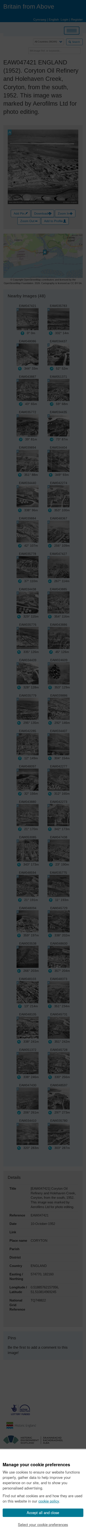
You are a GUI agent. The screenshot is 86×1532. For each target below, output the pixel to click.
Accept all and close (43, 1512)
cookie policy (48, 1501)
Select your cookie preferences (43, 1524)
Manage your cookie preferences (36, 1464)
